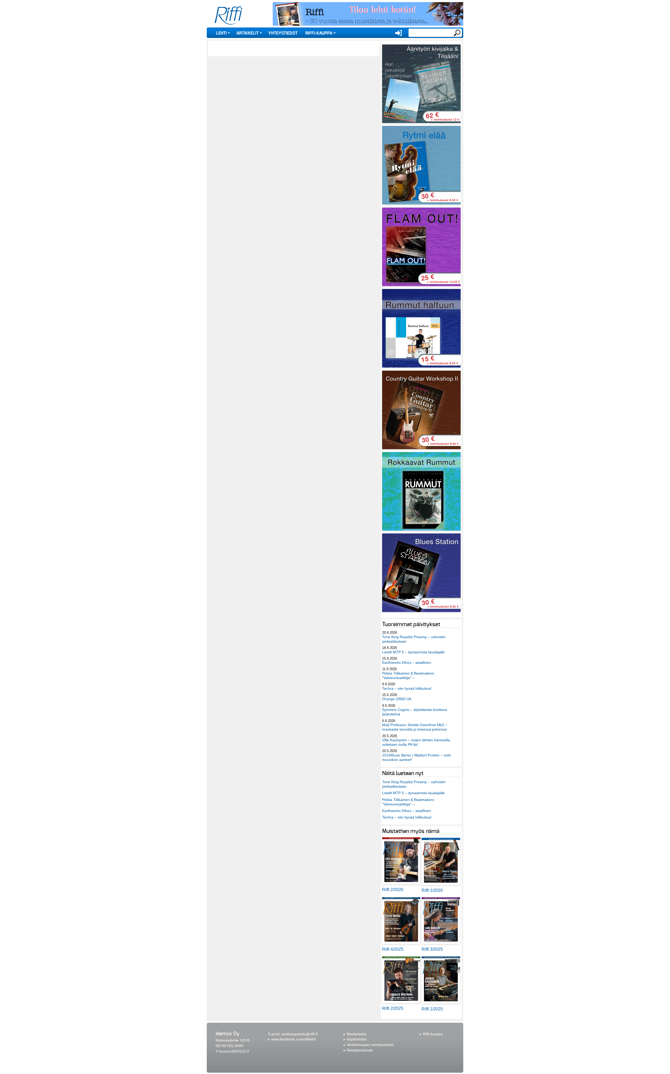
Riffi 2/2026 (392, 889)
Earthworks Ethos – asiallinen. (407, 662)
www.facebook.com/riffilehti (293, 1039)
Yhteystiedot (283, 33)
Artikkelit (247, 33)
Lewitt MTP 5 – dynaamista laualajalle (413, 652)
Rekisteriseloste (360, 1050)
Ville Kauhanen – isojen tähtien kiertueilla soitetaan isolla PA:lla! (416, 742)
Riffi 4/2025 (392, 949)
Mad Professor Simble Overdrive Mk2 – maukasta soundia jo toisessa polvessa (414, 727)
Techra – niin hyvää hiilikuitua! (407, 688)
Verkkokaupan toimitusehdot (370, 1045)
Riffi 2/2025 (392, 1008)
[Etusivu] (228, 16)
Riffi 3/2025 (432, 949)
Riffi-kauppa (318, 33)
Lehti (221, 33)
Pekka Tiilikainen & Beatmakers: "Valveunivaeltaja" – (408, 675)
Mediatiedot (356, 1034)
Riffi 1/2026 (432, 890)
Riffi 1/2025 (432, 1009)
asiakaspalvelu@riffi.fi (299, 1034)
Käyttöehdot (357, 1039)
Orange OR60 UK (396, 699)
